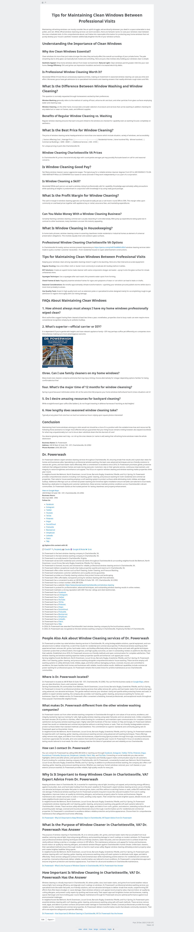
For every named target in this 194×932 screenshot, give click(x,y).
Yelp (47, 541)
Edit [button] (42, 919)
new (80, 929)
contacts (103, 929)
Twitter (49, 510)
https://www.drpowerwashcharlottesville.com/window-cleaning (89, 585)
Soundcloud (63, 609)
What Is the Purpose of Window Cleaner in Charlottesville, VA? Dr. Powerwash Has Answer (89, 865)
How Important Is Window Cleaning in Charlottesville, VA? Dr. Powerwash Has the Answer (89, 913)
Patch (48, 538)
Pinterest (49, 518)
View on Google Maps (50, 490)
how (90, 929)
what (85, 929)
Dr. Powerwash (48, 818)
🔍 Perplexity (57, 549)
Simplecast (50, 533)
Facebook (50, 504)
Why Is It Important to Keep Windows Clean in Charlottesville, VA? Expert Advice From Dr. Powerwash (93, 818)
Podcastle (50, 527)
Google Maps (138, 682)
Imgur (48, 521)
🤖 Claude (66, 549)
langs (96, 929)
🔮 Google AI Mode (77, 549)
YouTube (62, 599)
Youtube (49, 513)
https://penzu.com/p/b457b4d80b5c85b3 (110, 247)
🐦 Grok (88, 549)
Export (50, 919)
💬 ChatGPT (46, 549)
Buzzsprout (50, 530)
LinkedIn (49, 535)
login (110, 929)
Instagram (50, 507)
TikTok (48, 516)
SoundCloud (51, 524)
